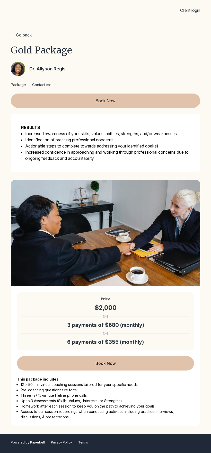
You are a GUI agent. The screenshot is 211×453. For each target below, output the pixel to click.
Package (18, 84)
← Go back (21, 35)
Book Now (105, 100)
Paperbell (37, 442)
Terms (83, 442)
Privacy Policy (61, 442)
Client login (190, 10)
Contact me (41, 84)
